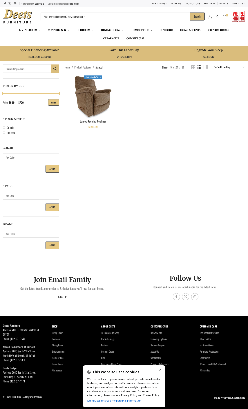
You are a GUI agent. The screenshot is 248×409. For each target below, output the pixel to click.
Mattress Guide (206, 345)
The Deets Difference (209, 333)
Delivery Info (156, 333)
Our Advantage (108, 339)
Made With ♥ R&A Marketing (229, 397)
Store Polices (157, 370)
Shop (55, 326)
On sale (10, 127)
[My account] (210, 16)
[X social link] (9, 3)
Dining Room (110, 30)
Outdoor (166, 30)
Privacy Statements (160, 364)
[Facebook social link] (5, 3)
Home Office (140, 30)
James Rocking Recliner (93, 121)
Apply (52, 169)
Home (67, 67)
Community (205, 358)
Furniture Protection (209, 351)
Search (197, 16)
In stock (11, 132)
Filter (53, 102)
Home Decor (58, 364)
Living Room (28, 30)
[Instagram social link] (14, 3)
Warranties (205, 370)
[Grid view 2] (193, 67)
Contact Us (156, 358)
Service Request (158, 345)
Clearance (111, 38)
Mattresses (57, 30)
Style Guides (205, 339)
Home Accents (190, 30)
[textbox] (31, 157)
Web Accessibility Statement (213, 364)
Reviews (104, 345)
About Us (155, 351)
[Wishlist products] (217, 16)
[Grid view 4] (206, 67)
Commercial (135, 38)
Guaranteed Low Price (111, 364)
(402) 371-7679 (18, 339)
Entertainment (58, 351)
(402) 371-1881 (17, 360)
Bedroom (83, 30)
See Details (39, 3)
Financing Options (159, 339)
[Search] (55, 68)
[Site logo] (17, 16)
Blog (103, 358)
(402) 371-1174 (17, 381)
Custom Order (218, 30)
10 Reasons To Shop (110, 333)
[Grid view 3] (199, 67)
